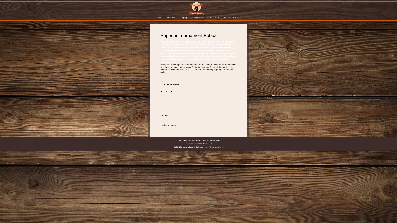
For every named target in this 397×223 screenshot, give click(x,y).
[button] (170, 17)
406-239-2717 (191, 144)
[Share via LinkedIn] (172, 91)
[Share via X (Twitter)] (166, 91)
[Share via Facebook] (161, 91)
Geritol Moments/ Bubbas (169, 85)
